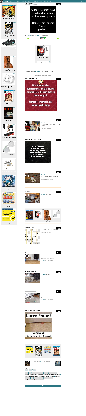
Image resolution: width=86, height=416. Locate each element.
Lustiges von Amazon (47, 374)
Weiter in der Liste (58, 361)
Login (82, 1)
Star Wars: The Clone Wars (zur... (9, 19)
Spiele (47, 232)
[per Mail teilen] (43, 38)
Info (33, 35)
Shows (56, 376)
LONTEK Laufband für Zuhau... (9, 120)
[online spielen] (32, 236)
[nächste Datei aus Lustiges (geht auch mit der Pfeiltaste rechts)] (58, 39)
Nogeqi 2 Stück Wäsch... (8, 137)
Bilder (22, 1)
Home (11, 1)
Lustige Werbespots (40, 374)
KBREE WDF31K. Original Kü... (9, 154)
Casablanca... (9, 86)
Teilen (27, 35)
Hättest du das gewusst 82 (30, 119)
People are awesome (42, 376)
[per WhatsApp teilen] (45, 38)
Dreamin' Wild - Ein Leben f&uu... (8, 222)
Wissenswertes (49, 128)
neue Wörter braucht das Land (29, 376)
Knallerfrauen (27, 374)
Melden (32, 35)
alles (14, 1)
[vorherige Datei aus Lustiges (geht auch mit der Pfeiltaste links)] (28, 39)
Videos (24, 1)
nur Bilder (26, 369)
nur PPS (34, 369)
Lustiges (18, 1)
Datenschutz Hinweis (43, 39)
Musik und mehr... (43, 1)
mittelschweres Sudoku (29, 227)
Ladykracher (31, 374)
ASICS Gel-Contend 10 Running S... (9, 32)
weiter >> (43, 386)
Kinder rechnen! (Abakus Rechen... (8, 189)
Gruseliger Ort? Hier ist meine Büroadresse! (33, 139)
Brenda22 (43, 260)
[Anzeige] (9, 16)
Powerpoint (43, 122)
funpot (6, 1)
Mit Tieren (48, 179)
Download (29, 35)
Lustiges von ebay (53, 374)
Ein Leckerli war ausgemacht (30, 271)
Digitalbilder (30, 1)
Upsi (26, 252)
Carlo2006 (38, 35)
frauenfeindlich (36, 379)
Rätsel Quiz (47, 376)
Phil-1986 (43, 199)
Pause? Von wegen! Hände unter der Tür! (32, 310)
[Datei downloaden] (43, 96)
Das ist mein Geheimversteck (30, 291)
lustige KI (48, 258)
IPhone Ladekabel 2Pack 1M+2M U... (8, 70)
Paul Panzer (36, 376)
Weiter (59, 4)
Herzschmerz (36, 1)
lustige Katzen (52, 179)
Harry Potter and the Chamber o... (8, 172)
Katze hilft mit (27, 191)
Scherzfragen (52, 376)
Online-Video (43, 174)
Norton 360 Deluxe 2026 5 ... (8, 206)
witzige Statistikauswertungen (29, 379)
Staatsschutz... (8, 103)
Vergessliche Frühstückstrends (31, 78)
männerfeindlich (42, 379)
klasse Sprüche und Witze (34, 4)
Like (25, 35)
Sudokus (50, 232)
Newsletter (49, 1)
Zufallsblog (27, 361)
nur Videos (30, 369)
